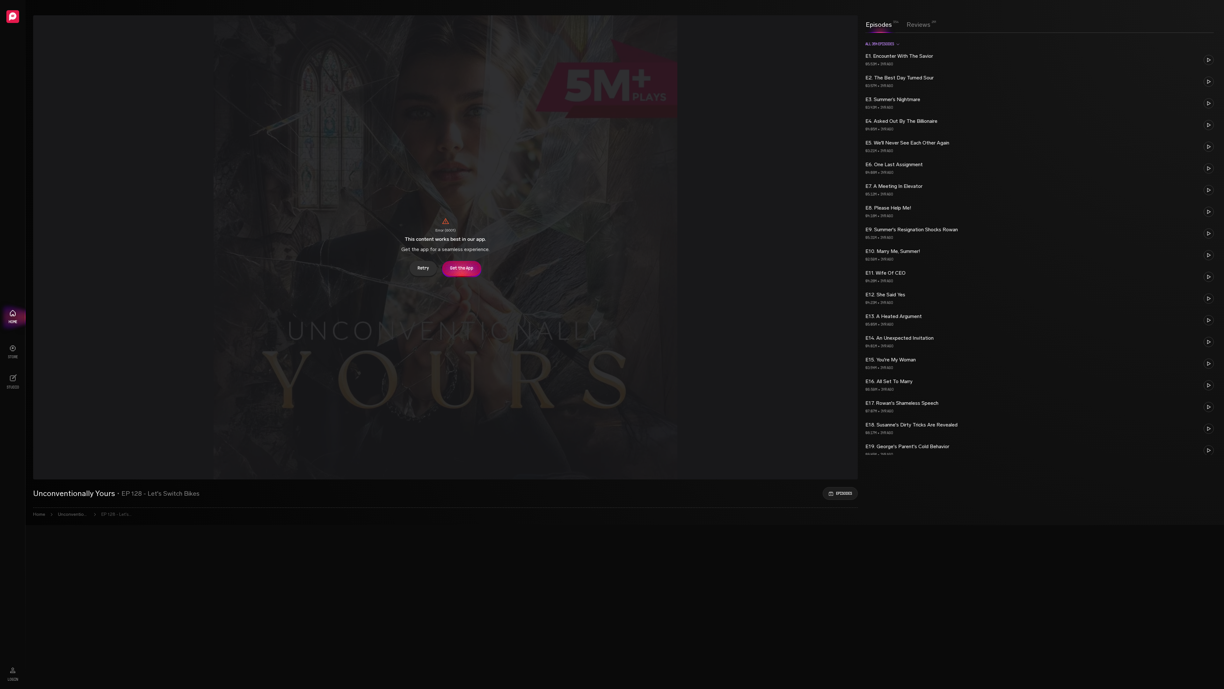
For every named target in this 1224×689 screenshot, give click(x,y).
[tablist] (898, 24)
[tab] (878, 24)
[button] (1039, 60)
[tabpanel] (1039, 245)
